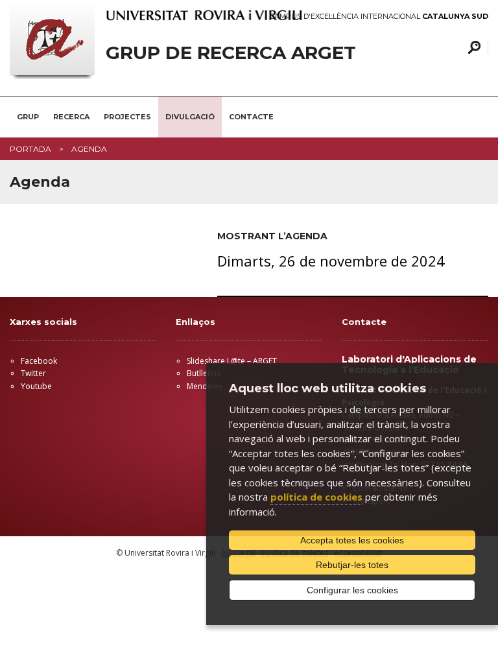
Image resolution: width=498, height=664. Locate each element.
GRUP (28, 116)
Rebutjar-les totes (352, 565)
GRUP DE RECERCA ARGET (231, 53)
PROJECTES (127, 116)
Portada (30, 149)
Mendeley (204, 386)
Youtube (36, 386)
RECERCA (71, 116)
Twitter (33, 373)
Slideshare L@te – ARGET (232, 360)
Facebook (39, 360)
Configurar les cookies (352, 590)
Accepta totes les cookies (352, 540)
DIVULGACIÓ (190, 116)
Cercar (472, 47)
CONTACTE (251, 116)
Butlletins (203, 373)
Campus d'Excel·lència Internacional (379, 16)
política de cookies (316, 496)
